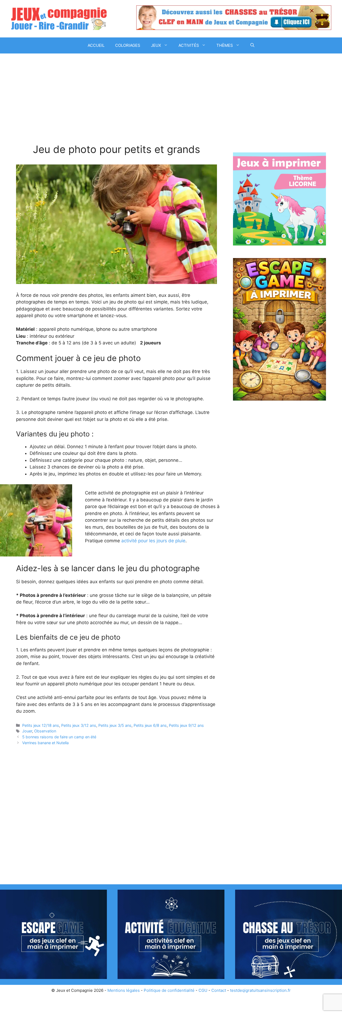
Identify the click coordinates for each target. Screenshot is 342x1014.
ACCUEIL (96, 45)
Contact (218, 990)
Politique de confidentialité (169, 990)
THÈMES (224, 45)
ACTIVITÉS (188, 45)
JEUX (156, 45)
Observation (45, 731)
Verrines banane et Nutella (45, 742)
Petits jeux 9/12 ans (186, 725)
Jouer (27, 731)
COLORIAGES (127, 45)
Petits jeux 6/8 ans (150, 725)
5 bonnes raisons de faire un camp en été (59, 737)
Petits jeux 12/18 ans (40, 725)
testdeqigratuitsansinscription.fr (260, 990)
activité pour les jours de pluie (153, 540)
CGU (203, 990)
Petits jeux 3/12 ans (78, 725)
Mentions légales (123, 990)
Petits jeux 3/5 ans (114, 725)
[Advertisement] (116, 103)
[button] (252, 45)
